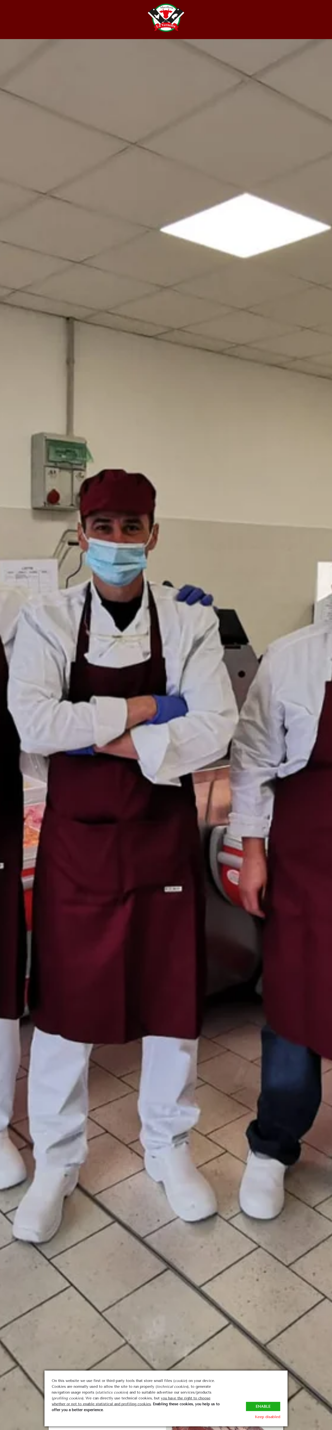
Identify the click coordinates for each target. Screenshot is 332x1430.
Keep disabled (267, 1417)
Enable (263, 1406)
